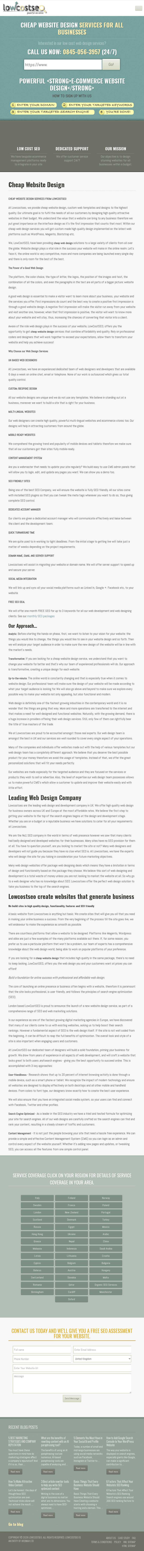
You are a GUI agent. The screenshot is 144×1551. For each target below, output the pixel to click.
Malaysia (37, 1248)
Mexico (105, 1227)
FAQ (134, 1538)
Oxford (71, 1299)
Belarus (37, 1270)
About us (111, 1538)
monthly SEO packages (41, 616)
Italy (37, 1198)
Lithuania (71, 1256)
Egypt (71, 1227)
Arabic (106, 1234)
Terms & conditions (101, 1542)
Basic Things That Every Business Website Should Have (86, 1485)
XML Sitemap (129, 1542)
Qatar (71, 1285)
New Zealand (71, 1212)
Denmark (71, 1219)
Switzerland (37, 1277)
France (71, 1205)
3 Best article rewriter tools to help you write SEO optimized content (55, 1485)
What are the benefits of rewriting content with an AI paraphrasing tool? (55, 1441)
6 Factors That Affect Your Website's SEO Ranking (119, 1483)
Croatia (106, 1256)
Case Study (124, 1538)
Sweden (37, 1205)
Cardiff (71, 1292)
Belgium (71, 1263)
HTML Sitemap (129, 1546)
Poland (105, 1205)
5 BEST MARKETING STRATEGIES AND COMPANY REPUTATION (22, 1441)
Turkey (105, 1219)
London (37, 1212)
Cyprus (37, 1263)
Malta (106, 1277)
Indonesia (72, 1248)
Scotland (37, 1219)
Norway (106, 1198)
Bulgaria (106, 1263)
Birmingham (37, 1292)
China (106, 1241)
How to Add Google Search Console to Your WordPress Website (120, 1441)
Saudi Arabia (106, 1248)
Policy (117, 1542)
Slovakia (71, 1277)
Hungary (106, 1270)
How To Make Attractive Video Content (20, 1483)
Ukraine (72, 1234)
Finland (71, 1198)
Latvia (37, 1256)
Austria (71, 1270)
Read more (15, 1471)
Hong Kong (37, 1234)
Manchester (106, 1292)
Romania (37, 1285)
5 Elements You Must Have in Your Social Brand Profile (88, 1440)
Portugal (105, 1212)
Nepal (71, 1241)
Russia (37, 1227)
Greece (37, 1241)
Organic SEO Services (106, 1285)
